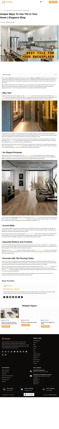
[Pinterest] (17, 352)
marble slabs (13, 250)
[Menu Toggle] (41, 1)
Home (1, 10)
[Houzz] (13, 297)
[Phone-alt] (19, 297)
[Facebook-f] (4, 297)
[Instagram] (7, 297)
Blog (4, 10)
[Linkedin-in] (23, 352)
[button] (55, 74)
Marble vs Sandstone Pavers (29, 322)
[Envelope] (16, 297)
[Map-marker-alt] (22, 297)
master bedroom (46, 266)
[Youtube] (10, 297)
